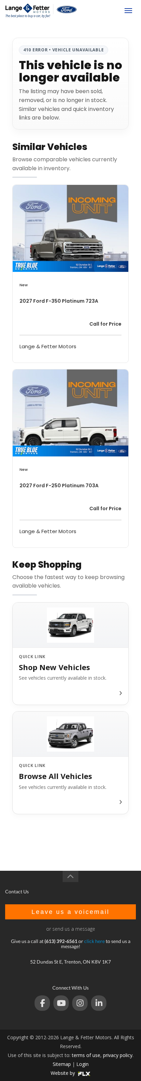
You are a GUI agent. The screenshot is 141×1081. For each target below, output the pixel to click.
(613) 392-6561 (101, 10)
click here (94, 941)
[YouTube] (61, 1003)
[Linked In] (98, 1003)
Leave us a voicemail (70, 911)
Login (82, 1064)
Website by (63, 1073)
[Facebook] (42, 1003)
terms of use (86, 1055)
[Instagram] (80, 1003)
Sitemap (62, 1064)
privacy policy (117, 1055)
